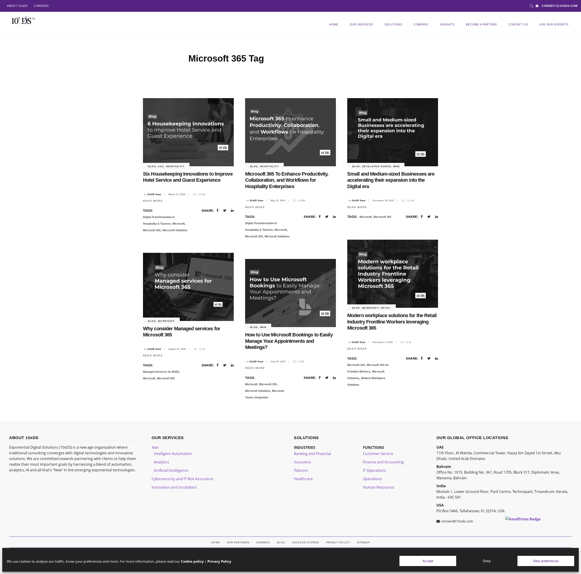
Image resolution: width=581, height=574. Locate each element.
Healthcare (303, 478)
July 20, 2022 (278, 361)
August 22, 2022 (177, 349)
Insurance (302, 462)
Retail (386, 308)
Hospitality (175, 166)
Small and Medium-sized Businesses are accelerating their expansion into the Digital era (390, 180)
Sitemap (363, 542)
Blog (281, 542)
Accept (428, 561)
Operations (372, 478)
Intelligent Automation (173, 453)
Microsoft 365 (152, 230)
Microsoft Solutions (174, 230)
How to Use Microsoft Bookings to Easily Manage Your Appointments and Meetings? (289, 341)
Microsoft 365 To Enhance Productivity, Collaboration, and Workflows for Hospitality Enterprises (286, 180)
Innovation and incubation (174, 487)
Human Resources (378, 487)
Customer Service (378, 453)
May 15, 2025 (278, 200)
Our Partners (238, 542)
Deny (487, 561)
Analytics (161, 462)
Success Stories (305, 542)
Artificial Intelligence (171, 470)
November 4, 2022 (383, 342)
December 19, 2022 (383, 200)
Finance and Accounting (383, 462)
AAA (161, 166)
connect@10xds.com (560, 5)
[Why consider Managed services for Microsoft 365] (188, 287)
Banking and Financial (312, 453)
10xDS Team (154, 194)
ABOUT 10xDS (17, 5)
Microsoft (178, 223)
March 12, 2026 (176, 194)
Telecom (301, 470)
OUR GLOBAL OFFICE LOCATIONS (472, 437)
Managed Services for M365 (161, 371)
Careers (263, 542)
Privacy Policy (219, 561)
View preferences (546, 561)
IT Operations (374, 470)
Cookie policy (192, 561)
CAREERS (41, 5)
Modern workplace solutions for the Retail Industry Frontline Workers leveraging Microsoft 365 (391, 322)
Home (215, 542)
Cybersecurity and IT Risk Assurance (182, 478)
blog (152, 166)
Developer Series (376, 166)
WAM (396, 166)
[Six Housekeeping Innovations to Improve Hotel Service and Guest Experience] (188, 132)
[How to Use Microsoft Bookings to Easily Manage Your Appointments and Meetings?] (290, 293)
